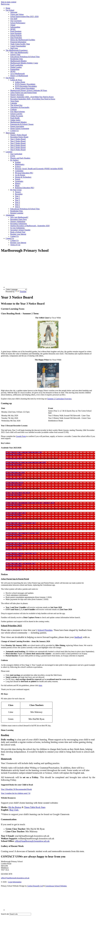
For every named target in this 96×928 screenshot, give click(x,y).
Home (8, 8)
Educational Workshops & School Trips (25, 57)
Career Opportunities (18, 46)
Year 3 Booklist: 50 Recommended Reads (16, 789)
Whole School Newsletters (25, 88)
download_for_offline (14, 454)
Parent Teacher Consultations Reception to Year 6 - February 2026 (30, 503)
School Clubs (15, 55)
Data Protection (16, 38)
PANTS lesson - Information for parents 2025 (22, 533)
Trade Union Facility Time (20, 44)
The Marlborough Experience (17, 50)
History (17, 183)
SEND (12, 29)
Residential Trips (16, 59)
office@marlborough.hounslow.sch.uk (32, 841)
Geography (19, 181)
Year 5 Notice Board (18, 148)
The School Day (16, 105)
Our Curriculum (16, 154)
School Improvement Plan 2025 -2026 (24, 16)
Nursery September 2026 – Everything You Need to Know (32, 97)
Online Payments (16, 116)
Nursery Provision (17, 95)
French (17, 179)
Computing (19, 171)
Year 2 (17, 198)
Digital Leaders (16, 67)
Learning (9, 152)
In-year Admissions (17, 228)
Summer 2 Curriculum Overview (59, 399)
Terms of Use (15, 245)
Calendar (13, 103)
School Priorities (45, 630)
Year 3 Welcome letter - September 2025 (20, 563)
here (40, 685)
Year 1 (17, 196)
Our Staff (13, 19)
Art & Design (20, 175)
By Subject (14, 160)
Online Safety (15, 120)
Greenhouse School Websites (56, 886)
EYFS (12, 156)
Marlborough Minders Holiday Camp (24, 63)
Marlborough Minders (18, 61)
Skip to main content (8, 2)
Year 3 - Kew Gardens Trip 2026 (18, 493)
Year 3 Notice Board (18, 143)
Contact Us (14, 131)
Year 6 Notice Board (18, 150)
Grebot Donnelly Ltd (35, 886)
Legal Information (14, 882)
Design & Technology (23, 177)
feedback (78, 637)
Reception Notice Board (19, 137)
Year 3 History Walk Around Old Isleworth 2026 (24, 452)
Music (17, 186)
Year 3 (17, 200)
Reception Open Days (18, 219)
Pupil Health (15, 118)
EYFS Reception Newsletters (26, 86)
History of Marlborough (19, 76)
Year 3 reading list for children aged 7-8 (15, 793)
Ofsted (12, 25)
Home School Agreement (19, 128)
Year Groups (10, 133)
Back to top (5, 4)
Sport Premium (15, 33)
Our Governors (16, 21)
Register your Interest (18, 234)
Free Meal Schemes (17, 112)
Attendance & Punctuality (19, 107)
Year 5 (17, 205)
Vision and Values (17, 14)
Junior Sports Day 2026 (14, 483)
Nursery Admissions (17, 221)
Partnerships (14, 69)
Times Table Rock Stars (34, 807)
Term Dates (14, 101)
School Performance (17, 23)
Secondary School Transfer (20, 230)
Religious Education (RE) (24, 188)
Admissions (10, 215)
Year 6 (17, 207)
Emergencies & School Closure (21, 124)
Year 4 (17, 202)
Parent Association (17, 126)
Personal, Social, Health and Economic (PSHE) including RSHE (39, 169)
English (18, 162)
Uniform (13, 109)
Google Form (21, 436)
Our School (10, 10)
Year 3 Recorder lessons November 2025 (21, 523)
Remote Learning (16, 213)
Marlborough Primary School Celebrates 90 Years (28, 90)
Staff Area (14, 48)
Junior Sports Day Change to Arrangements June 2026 (26, 462)
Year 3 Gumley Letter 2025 (16, 513)
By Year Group (16, 190)
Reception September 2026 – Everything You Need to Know (32, 99)
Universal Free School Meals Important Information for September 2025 (32, 543)
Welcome (13, 12)
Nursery (18, 192)
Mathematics (19, 164)
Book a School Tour (17, 232)
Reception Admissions (18, 224)
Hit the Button (14, 807)
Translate (23, 292)
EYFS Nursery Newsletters (25, 84)
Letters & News (16, 80)
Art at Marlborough (17, 74)
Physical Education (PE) (24, 173)
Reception (18, 194)
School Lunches (16, 114)
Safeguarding (15, 27)
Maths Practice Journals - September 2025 (21, 553)
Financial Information (18, 42)
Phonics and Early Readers (20, 158)
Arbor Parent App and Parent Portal (23, 93)
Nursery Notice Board (18, 135)
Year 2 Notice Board (18, 141)
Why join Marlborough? (19, 52)
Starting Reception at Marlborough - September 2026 (30, 226)
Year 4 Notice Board (18, 145)
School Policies (16, 36)
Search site (5, 914)
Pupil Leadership (16, 65)
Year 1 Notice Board (18, 139)
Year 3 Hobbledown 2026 (15, 472)
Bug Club (14, 810)
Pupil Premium (15, 31)
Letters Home (20, 82)
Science (18, 167)
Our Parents (10, 78)
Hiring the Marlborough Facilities (22, 40)
